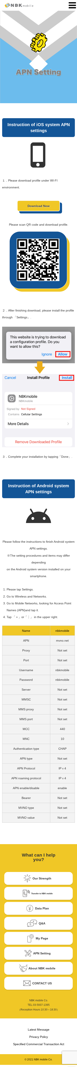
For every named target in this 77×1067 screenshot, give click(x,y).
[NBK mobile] (23, 5)
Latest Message (38, 1029)
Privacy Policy (38, 1037)
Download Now (39, 206)
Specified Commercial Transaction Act (38, 1044)
